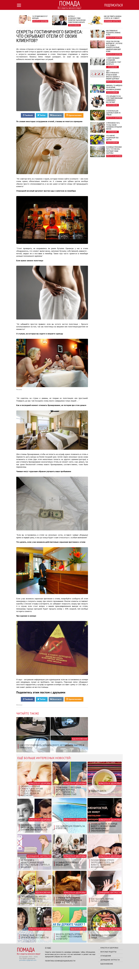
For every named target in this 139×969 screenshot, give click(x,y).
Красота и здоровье (109, 948)
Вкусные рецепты (108, 952)
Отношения (105, 956)
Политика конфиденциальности (60, 961)
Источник (19, 705)
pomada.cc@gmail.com (27, 960)
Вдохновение (106, 964)
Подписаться (113, 5)
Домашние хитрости (110, 960)
